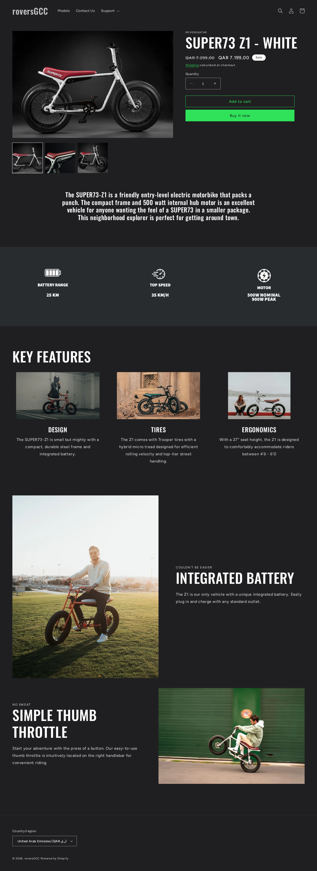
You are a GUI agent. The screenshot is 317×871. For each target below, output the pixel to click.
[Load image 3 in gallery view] (93, 158)
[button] (109, 11)
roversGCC (32, 858)
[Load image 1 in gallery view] (27, 158)
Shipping (192, 65)
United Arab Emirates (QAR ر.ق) (42, 841)
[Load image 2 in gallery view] (60, 158)
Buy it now (240, 115)
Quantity (192, 74)
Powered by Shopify (55, 858)
